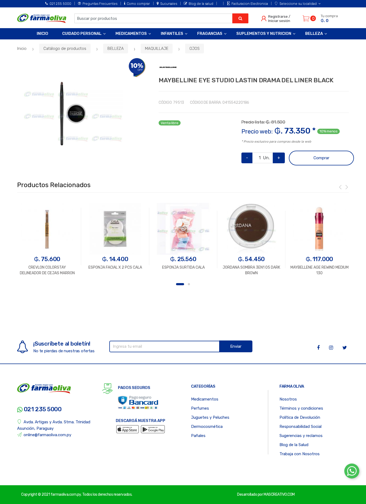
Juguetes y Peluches (210, 417)
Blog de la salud (201, 4)
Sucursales (168, 4)
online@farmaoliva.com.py (47, 434)
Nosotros (288, 399)
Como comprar (138, 4)
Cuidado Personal (82, 33)
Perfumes (200, 408)
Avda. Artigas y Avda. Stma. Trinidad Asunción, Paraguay (53, 425)
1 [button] (180, 284)
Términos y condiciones (301, 408)
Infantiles (172, 33)
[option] (73, 113)
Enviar (235, 346)
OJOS (194, 48)
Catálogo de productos (64, 48)
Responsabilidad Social (300, 426)
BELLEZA (115, 48)
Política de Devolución (299, 417)
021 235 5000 (60, 4)
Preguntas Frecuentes (100, 4)
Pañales (198, 435)
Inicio (42, 33)
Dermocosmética (207, 426)
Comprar (321, 157)
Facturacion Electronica (249, 4)
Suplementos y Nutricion (263, 33)
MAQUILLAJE (156, 48)
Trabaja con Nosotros (299, 453)
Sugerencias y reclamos (301, 435)
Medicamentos (131, 33)
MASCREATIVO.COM (279, 494)
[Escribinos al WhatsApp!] (351, 472)
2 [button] (189, 284)
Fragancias (209, 33)
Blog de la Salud (293, 444)
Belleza (314, 33)
